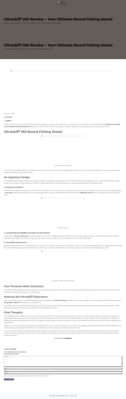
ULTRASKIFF (68, 338)
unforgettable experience (12, 302)
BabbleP (9, 120)
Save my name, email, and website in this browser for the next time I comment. (27, 376)
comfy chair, (9, 192)
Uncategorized (14, 23)
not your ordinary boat (21, 236)
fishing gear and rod (86, 192)
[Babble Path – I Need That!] (63, 3)
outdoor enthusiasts (60, 300)
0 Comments (8, 117)
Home (5, 23)
